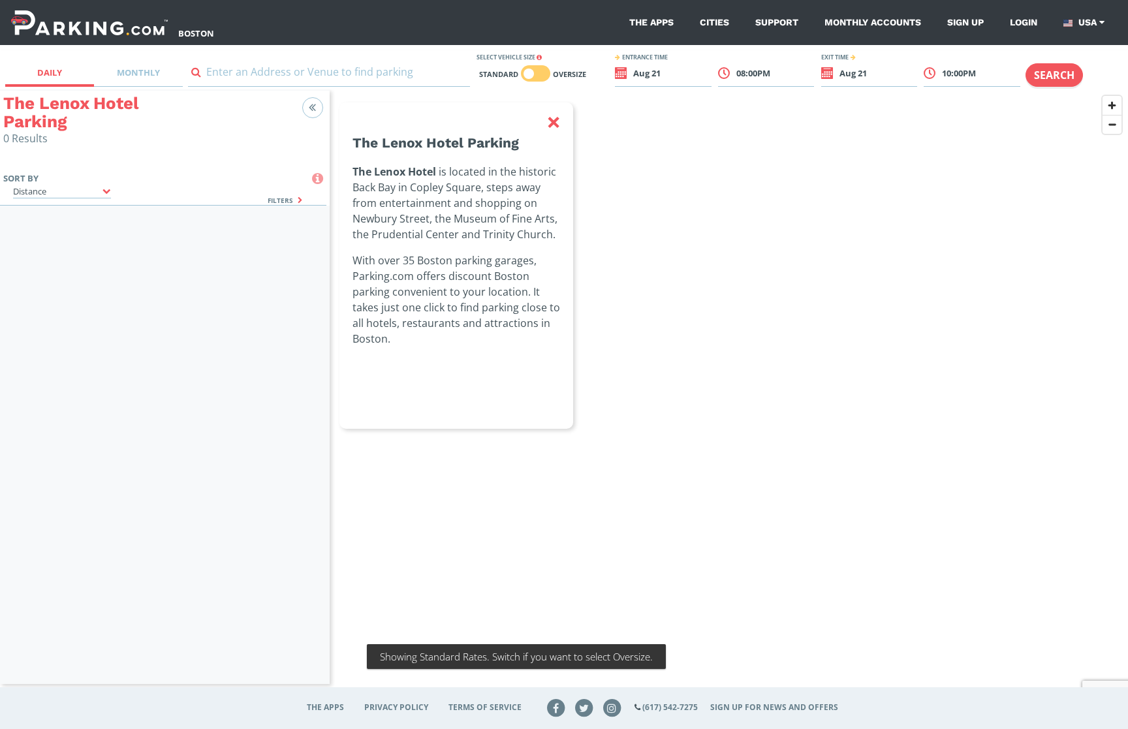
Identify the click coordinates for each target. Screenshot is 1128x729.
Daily (49, 72)
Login (1023, 22)
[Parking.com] (89, 22)
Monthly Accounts (872, 22)
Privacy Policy (396, 707)
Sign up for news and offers (774, 707)
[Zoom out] (1112, 124)
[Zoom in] (1112, 105)
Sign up (965, 22)
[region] (729, 395)
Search (1054, 75)
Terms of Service (485, 707)
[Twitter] (584, 707)
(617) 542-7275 (670, 707)
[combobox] (329, 75)
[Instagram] (611, 707)
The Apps (651, 22)
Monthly (138, 72)
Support (776, 22)
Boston (196, 33)
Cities (714, 22)
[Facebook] (556, 707)
